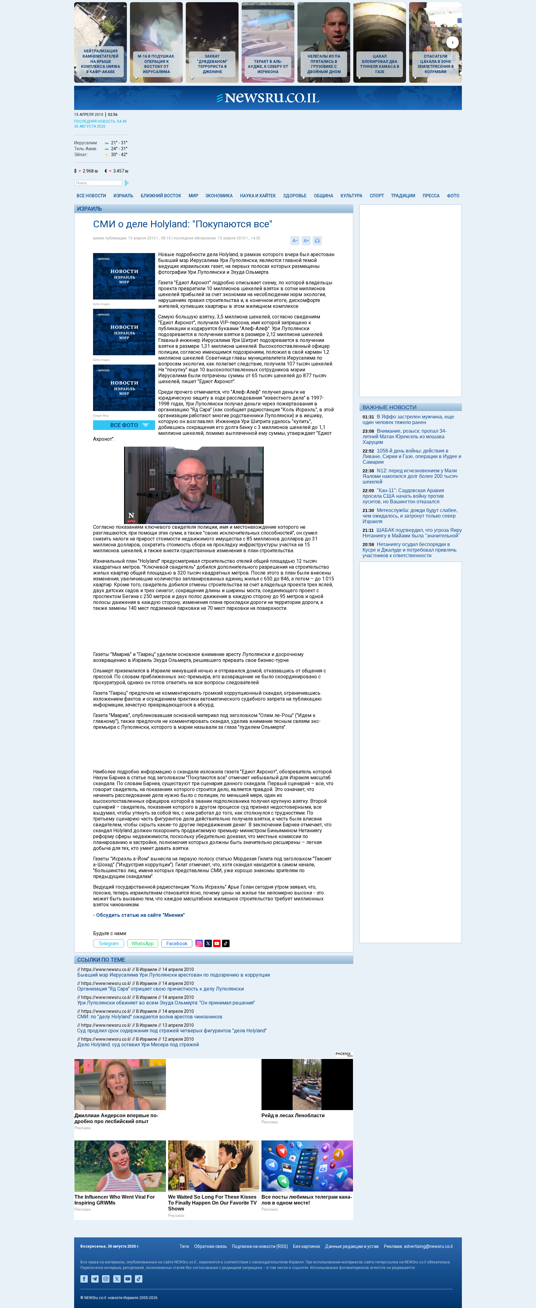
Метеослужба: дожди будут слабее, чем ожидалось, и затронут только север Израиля (410, 516)
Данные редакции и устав (352, 1246)
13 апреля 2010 (178, 1025)
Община (323, 195)
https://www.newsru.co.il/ (106, 969)
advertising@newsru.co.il (428, 1246)
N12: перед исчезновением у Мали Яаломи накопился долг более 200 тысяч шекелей (410, 476)
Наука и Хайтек (258, 195)
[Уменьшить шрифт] (295, 240)
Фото (453, 195)
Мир (193, 195)
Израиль (123, 195)
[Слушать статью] (323, 240)
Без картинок (306, 1246)
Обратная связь (210, 1246)
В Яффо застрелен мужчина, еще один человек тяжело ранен (408, 419)
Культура (351, 195)
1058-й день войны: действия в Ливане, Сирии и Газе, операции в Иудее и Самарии (412, 456)
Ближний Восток (161, 195)
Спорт (377, 195)
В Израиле (146, 969)
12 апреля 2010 (178, 1039)
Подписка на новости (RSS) (260, 1246)
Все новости (91, 195)
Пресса (431, 195)
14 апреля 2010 (178, 969)
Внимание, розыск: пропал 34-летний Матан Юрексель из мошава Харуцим (405, 436)
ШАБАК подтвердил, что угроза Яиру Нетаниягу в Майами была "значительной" (412, 532)
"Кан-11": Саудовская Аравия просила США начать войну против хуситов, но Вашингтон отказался (403, 496)
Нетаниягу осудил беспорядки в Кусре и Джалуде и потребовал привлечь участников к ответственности (410, 550)
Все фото (124, 425)
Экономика (219, 195)
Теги (184, 1246)
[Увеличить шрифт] (306, 240)
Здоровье (294, 195)
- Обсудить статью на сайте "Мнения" (139, 915)
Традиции (403, 195)
